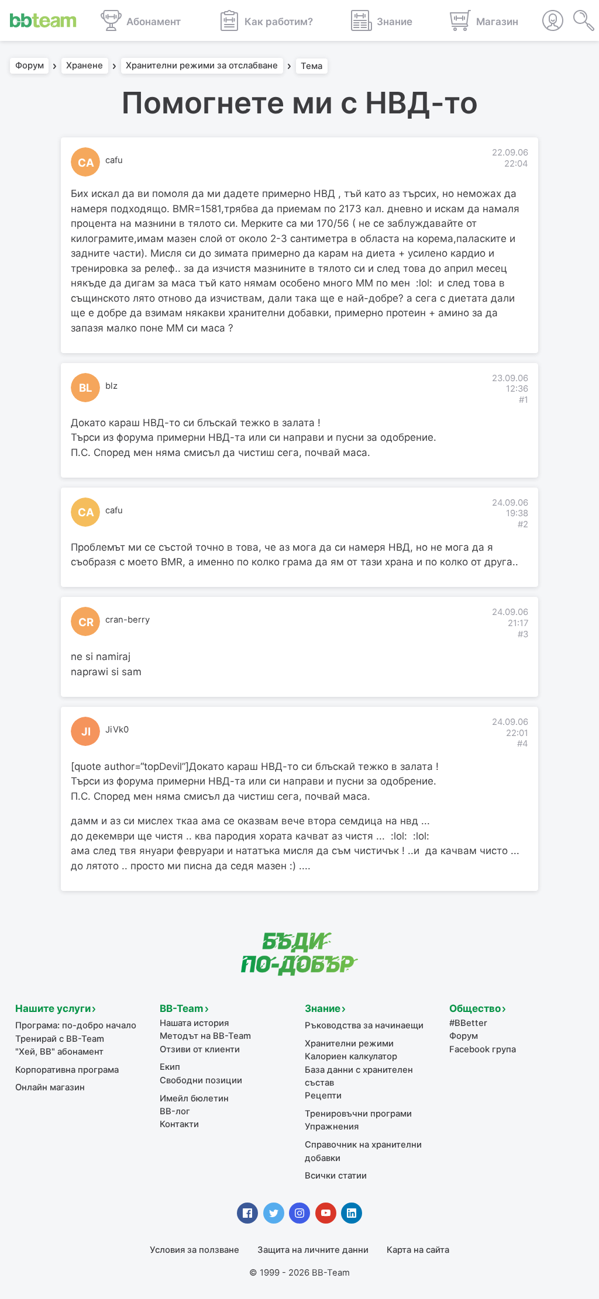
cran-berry (127, 619)
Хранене (84, 66)
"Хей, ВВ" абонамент (59, 1051)
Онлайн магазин (50, 1087)
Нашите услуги (53, 1008)
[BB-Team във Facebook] (247, 1213)
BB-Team (182, 1008)
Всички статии (336, 1175)
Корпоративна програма (67, 1070)
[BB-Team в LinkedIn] (351, 1213)
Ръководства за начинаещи (364, 1025)
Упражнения (332, 1126)
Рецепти (323, 1095)
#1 (523, 400)
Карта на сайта (418, 1250)
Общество (475, 1008)
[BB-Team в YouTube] (325, 1213)
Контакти (179, 1124)
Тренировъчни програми (358, 1113)
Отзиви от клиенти (200, 1049)
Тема (311, 66)
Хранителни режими (349, 1043)
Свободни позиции (201, 1080)
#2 (523, 524)
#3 (523, 634)
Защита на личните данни (313, 1250)
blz (111, 386)
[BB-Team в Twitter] (273, 1213)
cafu (114, 160)
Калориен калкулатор (351, 1056)
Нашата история (194, 1023)
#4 (522, 743)
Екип (170, 1067)
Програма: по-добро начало (75, 1025)
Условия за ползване (194, 1250)
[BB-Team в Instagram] (299, 1213)
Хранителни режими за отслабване (202, 66)
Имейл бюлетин (194, 1098)
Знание (322, 1008)
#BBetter (468, 1023)
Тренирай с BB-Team (59, 1039)
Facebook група (482, 1049)
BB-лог (175, 1111)
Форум (29, 66)
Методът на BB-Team (205, 1036)
